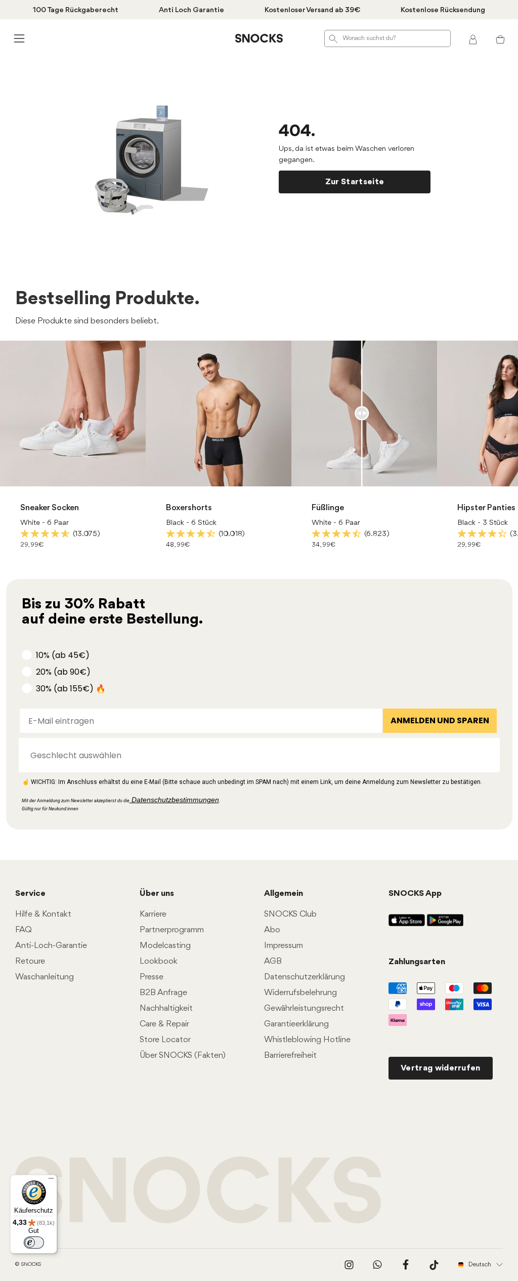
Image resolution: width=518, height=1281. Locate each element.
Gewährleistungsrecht (304, 1008)
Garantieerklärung (296, 1024)
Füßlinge (328, 508)
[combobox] (256, 755)
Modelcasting (165, 945)
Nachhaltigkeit (166, 1008)
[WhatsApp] (377, 1265)
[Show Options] (487, 755)
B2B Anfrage (163, 992)
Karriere (153, 914)
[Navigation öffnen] (17, 38)
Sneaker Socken (49, 508)
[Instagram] (349, 1265)
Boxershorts (189, 508)
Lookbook (159, 961)
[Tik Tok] (434, 1265)
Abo (272, 930)
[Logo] (259, 38)
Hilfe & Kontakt (43, 914)
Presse (151, 977)
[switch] (34, 1242)
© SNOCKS (28, 1264)
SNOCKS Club (290, 914)
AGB (273, 961)
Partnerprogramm (172, 930)
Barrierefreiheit (290, 1055)
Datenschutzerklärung (304, 977)
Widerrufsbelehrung (300, 992)
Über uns (157, 893)
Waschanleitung (44, 977)
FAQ (23, 930)
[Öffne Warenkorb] (500, 38)
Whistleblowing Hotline (307, 1040)
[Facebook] (406, 1265)
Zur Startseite (354, 182)
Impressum (283, 945)
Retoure (30, 961)
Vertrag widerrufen (441, 1068)
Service (30, 893)
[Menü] (51, 1181)
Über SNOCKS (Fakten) (183, 1055)
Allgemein (283, 893)
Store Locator (165, 1040)
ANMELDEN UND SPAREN (440, 720)
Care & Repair (164, 1024)
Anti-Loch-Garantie (51, 945)
